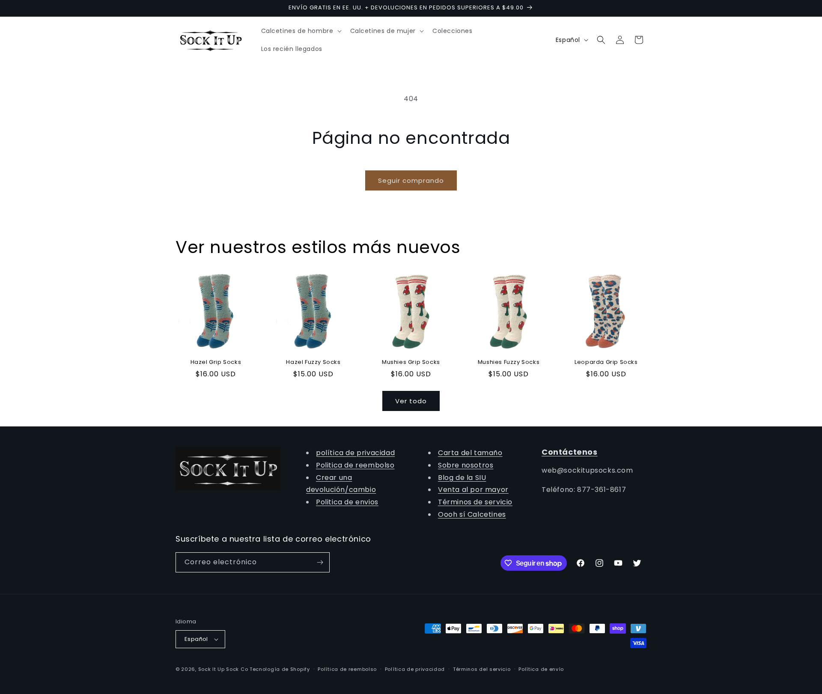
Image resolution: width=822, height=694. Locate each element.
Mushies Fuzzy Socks (508, 362)
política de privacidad (355, 453)
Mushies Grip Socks (411, 362)
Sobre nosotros (465, 465)
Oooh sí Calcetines (472, 514)
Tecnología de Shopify (280, 669)
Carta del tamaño (470, 453)
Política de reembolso (347, 669)
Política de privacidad (415, 669)
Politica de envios (347, 502)
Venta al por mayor (473, 489)
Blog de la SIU (462, 478)
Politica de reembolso (355, 465)
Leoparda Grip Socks (606, 362)
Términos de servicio (475, 502)
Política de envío (541, 669)
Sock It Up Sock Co (223, 669)
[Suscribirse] (319, 562)
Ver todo (411, 400)
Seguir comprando (411, 180)
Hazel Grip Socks (216, 362)
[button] (300, 31)
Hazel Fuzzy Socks (313, 362)
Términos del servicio (482, 669)
